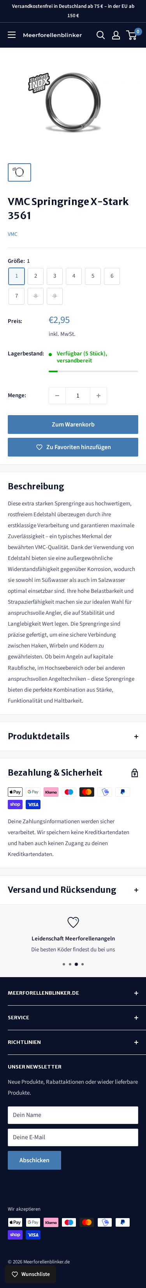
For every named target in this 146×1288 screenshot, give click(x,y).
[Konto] (116, 35)
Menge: (17, 395)
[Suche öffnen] (101, 35)
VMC (13, 234)
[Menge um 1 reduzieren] (57, 395)
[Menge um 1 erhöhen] (98, 395)
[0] (132, 35)
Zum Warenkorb (73, 424)
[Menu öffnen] (12, 35)
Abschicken (34, 1160)
